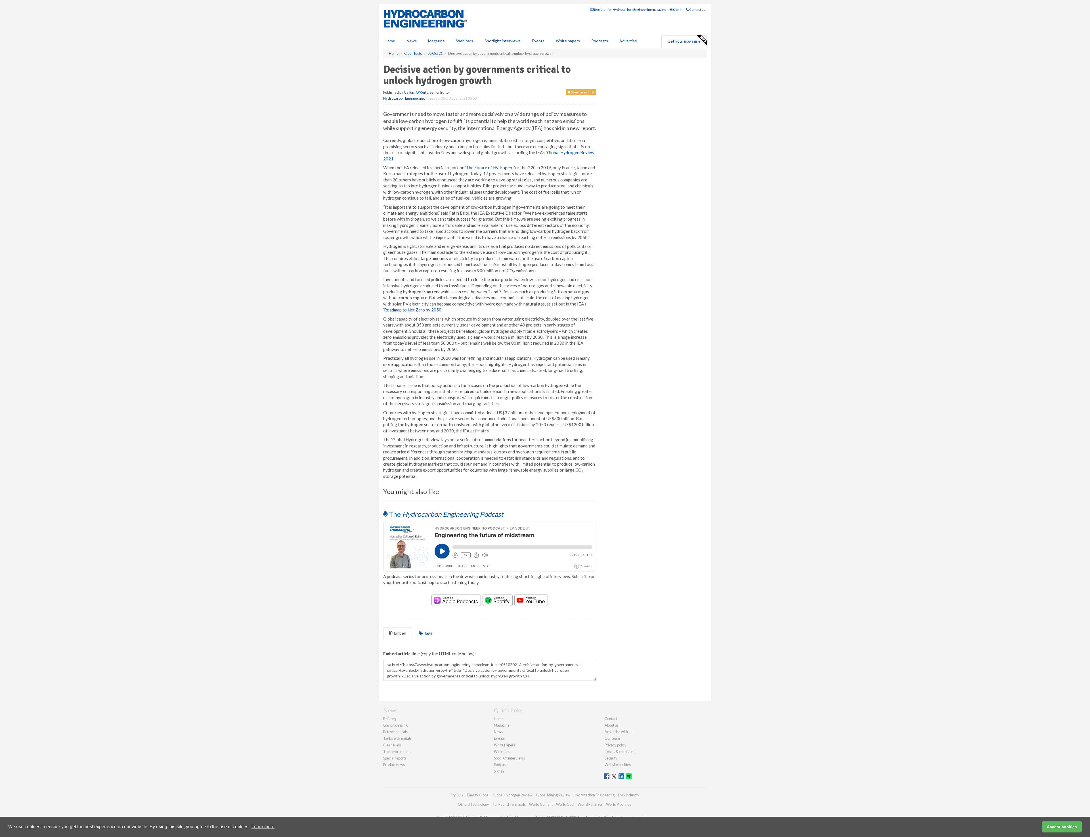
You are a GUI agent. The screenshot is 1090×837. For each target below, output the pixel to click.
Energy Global (478, 795)
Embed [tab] (399, 633)
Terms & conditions (620, 751)
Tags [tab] (427, 633)
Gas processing (395, 725)
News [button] (411, 40)
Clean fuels (392, 745)
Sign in (677, 9)
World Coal (565, 804)
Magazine (436, 40)
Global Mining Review (553, 795)
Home (390, 40)
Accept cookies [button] (1062, 827)
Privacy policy (615, 745)
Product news (394, 764)
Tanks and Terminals (509, 804)
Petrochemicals (395, 731)
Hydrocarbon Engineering (403, 98)
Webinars (464, 40)
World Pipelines (618, 804)
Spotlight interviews (503, 40)
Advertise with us (618, 731)
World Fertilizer (590, 804)
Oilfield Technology (473, 804)
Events (538, 40)
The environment (397, 751)
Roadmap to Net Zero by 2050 (412, 309)
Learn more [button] (262, 826)
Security (611, 758)
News (498, 731)
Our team (612, 738)
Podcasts (599, 40)
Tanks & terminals (397, 738)
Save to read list (582, 92)
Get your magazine (684, 41)
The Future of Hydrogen (489, 167)
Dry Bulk (457, 795)
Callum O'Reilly (416, 92)
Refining (389, 718)
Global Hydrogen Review (513, 795)
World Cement (541, 804)
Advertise (628, 40)
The (445, 514)
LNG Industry (628, 795)
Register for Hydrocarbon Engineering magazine (630, 9)
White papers (568, 40)
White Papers (504, 745)
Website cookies (618, 764)
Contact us (697, 9)
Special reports (394, 758)
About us (612, 725)
